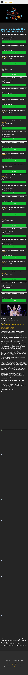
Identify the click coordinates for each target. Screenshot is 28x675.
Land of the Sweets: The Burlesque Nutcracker (13, 34)
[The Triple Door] (14, 20)
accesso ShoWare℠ (8, 663)
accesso (14, 664)
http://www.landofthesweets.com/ (8, 327)
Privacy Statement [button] (14, 666)
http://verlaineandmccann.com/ (7, 328)
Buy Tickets (14, 41)
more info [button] (3, 36)
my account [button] (8, 2)
